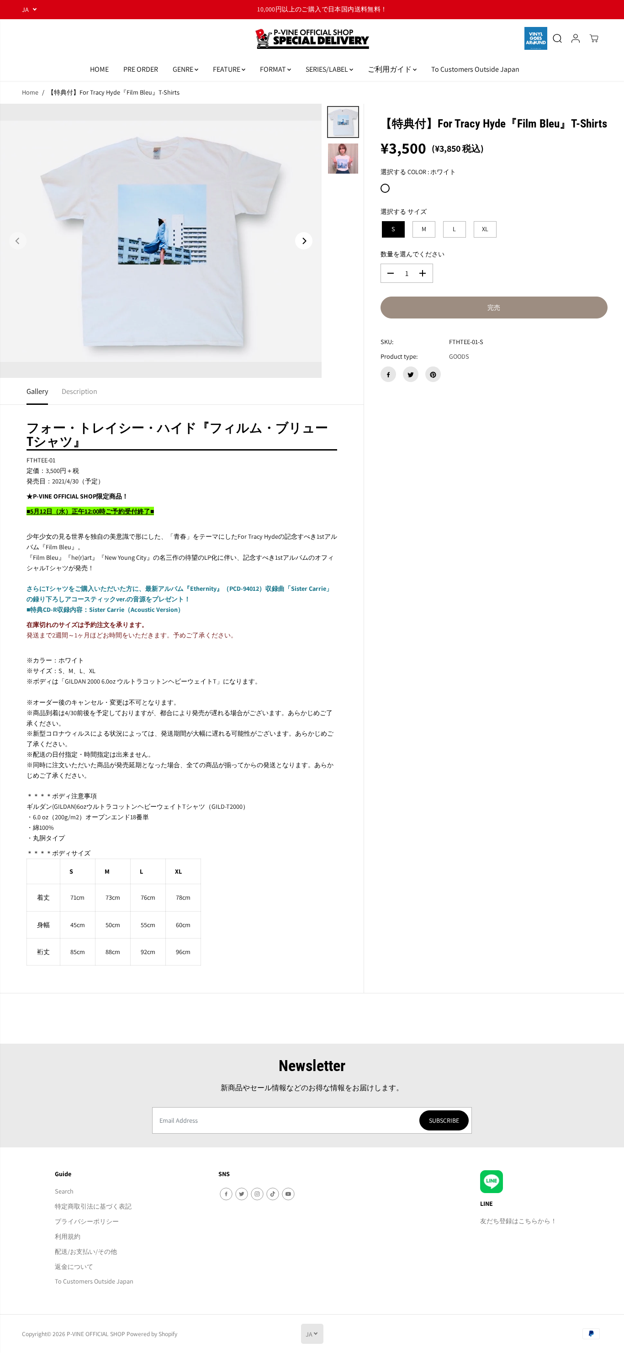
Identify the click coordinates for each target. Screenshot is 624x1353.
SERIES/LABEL (327, 69)
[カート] (594, 38)
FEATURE (227, 69)
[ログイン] (575, 38)
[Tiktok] (272, 1194)
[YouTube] (288, 1194)
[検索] (557, 38)
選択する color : (418, 172)
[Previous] (17, 240)
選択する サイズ (404, 211)
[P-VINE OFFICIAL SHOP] (312, 38)
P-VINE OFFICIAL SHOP (96, 1334)
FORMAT (273, 69)
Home (30, 92)
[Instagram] (257, 1194)
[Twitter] (410, 374)
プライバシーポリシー (87, 1221)
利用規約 (67, 1236)
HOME (99, 69)
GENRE (184, 69)
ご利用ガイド (390, 69)
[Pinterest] (433, 374)
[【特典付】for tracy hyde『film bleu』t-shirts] (161, 241)
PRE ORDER (140, 69)
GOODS (459, 356)
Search (64, 1191)
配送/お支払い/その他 (86, 1251)
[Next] (303, 240)
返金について (74, 1266)
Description (79, 391)
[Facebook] (388, 374)
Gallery (37, 391)
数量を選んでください (412, 253)
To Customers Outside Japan (475, 69)
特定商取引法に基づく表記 (93, 1206)
